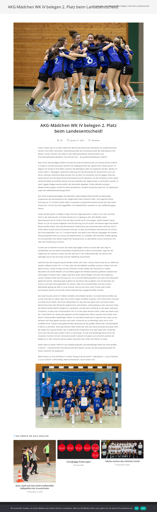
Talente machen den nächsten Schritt (122, 461)
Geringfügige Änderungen (78, 461)
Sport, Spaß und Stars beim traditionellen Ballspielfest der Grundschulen (34, 487)
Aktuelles (96, 140)
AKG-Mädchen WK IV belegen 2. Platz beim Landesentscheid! (127, 6)
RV (61, 140)
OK (136, 508)
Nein (143, 508)
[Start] (93, 6)
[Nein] (154, 508)
